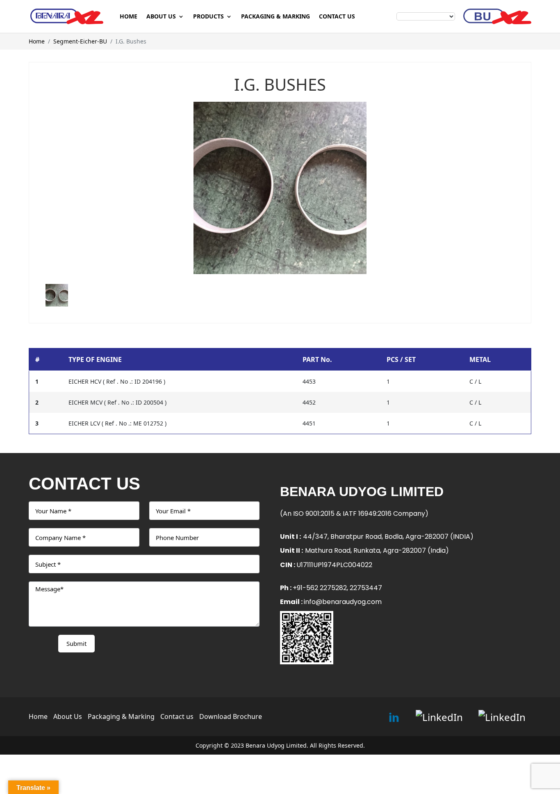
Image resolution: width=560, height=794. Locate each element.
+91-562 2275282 (320, 588)
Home (128, 17)
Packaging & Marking (275, 17)
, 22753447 (364, 588)
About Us (161, 17)
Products (208, 17)
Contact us (337, 17)
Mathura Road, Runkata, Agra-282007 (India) (377, 550)
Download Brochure (230, 716)
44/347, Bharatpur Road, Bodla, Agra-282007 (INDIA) (388, 536)
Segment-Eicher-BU (80, 41)
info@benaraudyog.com (343, 601)
